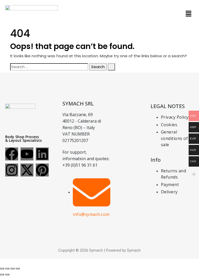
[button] (188, 13)
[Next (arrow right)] (7, 274)
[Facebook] (11, 153)
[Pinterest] (42, 170)
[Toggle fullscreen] (7, 268)
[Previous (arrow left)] (2, 274)
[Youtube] (26, 153)
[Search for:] (49, 67)
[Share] (12, 268)
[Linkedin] (42, 153)
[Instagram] (11, 170)
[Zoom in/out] (2, 268)
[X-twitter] (26, 170)
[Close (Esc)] (18, 268)
